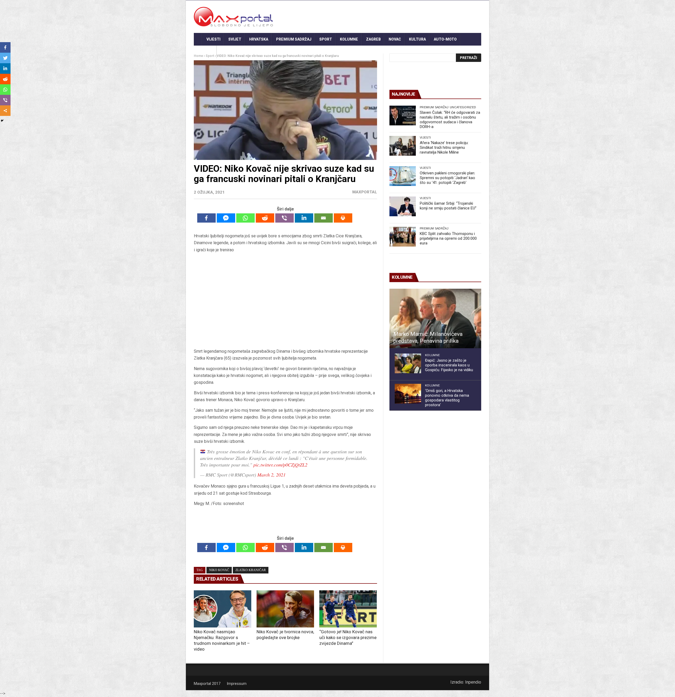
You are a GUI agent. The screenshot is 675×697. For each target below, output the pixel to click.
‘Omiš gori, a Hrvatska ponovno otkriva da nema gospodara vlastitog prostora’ (447, 397)
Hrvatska (258, 39)
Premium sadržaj (293, 39)
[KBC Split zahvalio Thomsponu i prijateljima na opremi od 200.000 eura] (402, 237)
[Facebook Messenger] (226, 218)
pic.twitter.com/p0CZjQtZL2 (280, 465)
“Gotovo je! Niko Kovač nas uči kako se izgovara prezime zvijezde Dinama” (348, 637)
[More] (5, 110)
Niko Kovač (219, 570)
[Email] (323, 218)
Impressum (237, 683)
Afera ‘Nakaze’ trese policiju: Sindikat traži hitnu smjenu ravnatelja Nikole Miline (444, 147)
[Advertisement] (285, 300)
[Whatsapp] (245, 218)
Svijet (234, 39)
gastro (205, 52)
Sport (325, 39)
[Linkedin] (304, 218)
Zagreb (373, 39)
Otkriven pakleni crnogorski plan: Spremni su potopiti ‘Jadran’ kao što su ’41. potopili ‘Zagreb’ (447, 178)
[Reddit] (265, 218)
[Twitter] (5, 58)
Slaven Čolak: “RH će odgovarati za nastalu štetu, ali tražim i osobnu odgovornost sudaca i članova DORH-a (450, 119)
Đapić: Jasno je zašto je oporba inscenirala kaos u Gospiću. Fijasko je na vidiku (449, 365)
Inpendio (473, 682)
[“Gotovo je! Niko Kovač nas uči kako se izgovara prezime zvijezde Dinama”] (348, 609)
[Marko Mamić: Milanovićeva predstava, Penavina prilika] (435, 318)
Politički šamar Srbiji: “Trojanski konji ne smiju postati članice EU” (448, 205)
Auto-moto (445, 39)
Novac (395, 39)
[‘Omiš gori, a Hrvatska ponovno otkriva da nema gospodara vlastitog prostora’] (408, 394)
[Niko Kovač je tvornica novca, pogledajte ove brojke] (285, 609)
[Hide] (2, 121)
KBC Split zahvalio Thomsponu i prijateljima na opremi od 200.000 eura (448, 238)
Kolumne (349, 39)
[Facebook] (206, 218)
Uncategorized (463, 107)
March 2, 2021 (271, 475)
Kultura (417, 39)
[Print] (343, 218)
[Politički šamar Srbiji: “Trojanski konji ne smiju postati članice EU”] (402, 206)
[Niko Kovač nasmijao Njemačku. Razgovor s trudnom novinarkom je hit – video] (222, 609)
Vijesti (213, 39)
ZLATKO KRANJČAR (250, 570)
